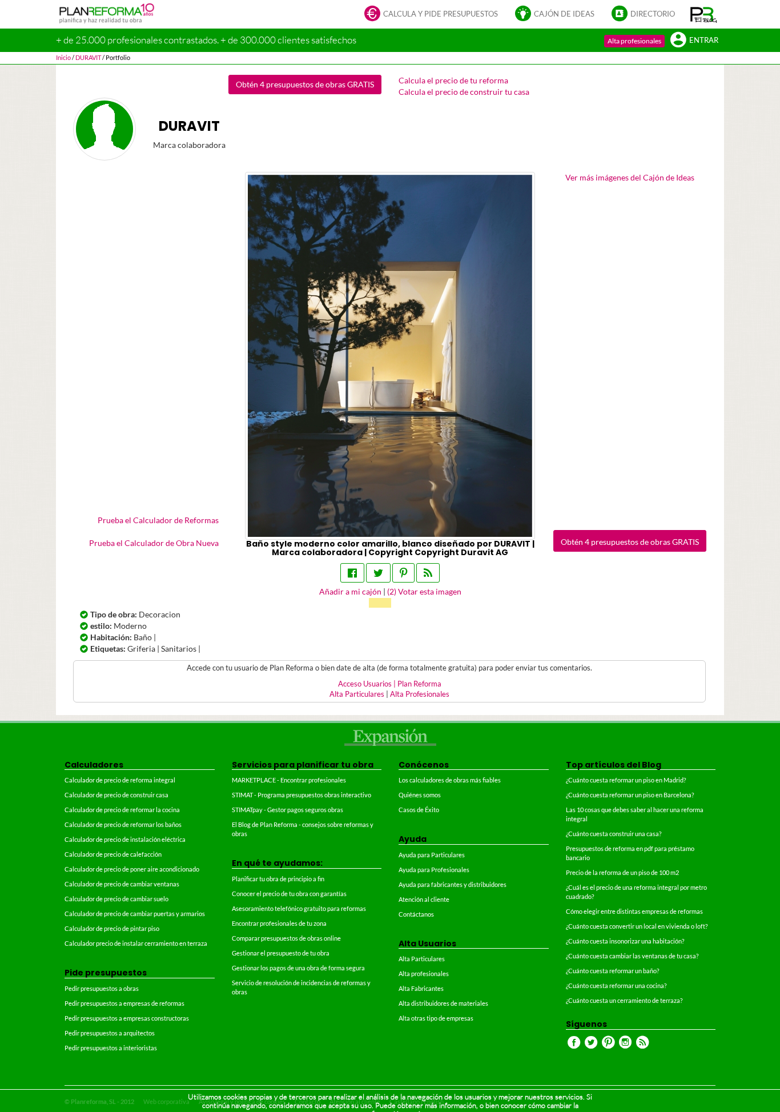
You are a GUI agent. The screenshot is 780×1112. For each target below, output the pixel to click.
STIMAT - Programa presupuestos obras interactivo (301, 794)
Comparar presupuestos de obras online (286, 938)
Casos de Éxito (419, 809)
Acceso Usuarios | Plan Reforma (389, 684)
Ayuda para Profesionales (434, 869)
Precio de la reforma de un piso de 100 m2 (622, 872)
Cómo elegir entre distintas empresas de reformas (634, 911)
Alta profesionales (634, 41)
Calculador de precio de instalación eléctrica (125, 839)
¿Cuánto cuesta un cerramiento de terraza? (624, 1000)
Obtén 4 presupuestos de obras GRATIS (305, 84)
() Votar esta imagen (424, 591)
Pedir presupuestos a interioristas (111, 1047)
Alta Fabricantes (421, 988)
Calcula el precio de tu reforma (453, 80)
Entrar (703, 40)
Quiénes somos (420, 794)
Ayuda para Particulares (432, 854)
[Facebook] (352, 573)
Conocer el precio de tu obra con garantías (289, 893)
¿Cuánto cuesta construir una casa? (613, 833)
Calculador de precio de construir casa (116, 794)
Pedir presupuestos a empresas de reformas (124, 1003)
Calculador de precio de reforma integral (120, 780)
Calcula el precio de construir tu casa (464, 92)
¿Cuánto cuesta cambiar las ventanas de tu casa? (632, 956)
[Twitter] (378, 573)
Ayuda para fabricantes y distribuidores (452, 884)
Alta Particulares (356, 694)
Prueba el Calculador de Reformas (158, 520)
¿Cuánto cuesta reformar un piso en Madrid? (626, 780)
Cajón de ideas (564, 14)
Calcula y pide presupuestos (440, 14)
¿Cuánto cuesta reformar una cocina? (616, 985)
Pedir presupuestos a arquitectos (110, 1033)
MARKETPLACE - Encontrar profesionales (289, 780)
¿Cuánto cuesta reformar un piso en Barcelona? (630, 794)
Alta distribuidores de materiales (443, 1003)
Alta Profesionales (419, 694)
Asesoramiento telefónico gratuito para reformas (299, 908)
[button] (703, 14)
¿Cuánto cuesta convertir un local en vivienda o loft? (636, 926)
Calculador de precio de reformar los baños (123, 824)
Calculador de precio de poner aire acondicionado (132, 869)
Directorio (652, 14)
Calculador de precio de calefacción (113, 854)
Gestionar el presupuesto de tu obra (280, 953)
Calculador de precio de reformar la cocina (122, 809)
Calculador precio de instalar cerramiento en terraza (136, 943)
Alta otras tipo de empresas (436, 1018)
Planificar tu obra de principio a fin (278, 878)
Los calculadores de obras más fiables (450, 780)
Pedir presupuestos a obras (102, 988)
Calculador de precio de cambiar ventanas (122, 884)
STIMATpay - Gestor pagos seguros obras (287, 809)
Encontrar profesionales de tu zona (279, 923)
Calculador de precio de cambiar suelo (116, 898)
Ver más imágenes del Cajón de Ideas (629, 177)
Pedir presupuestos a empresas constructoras (127, 1018)
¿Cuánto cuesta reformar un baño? (612, 970)
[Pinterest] (403, 573)
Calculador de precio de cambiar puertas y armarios (135, 913)
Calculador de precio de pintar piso (112, 928)
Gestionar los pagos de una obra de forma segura (298, 968)
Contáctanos (416, 914)
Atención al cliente (424, 899)
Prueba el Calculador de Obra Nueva (154, 543)
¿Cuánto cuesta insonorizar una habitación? (625, 941)
